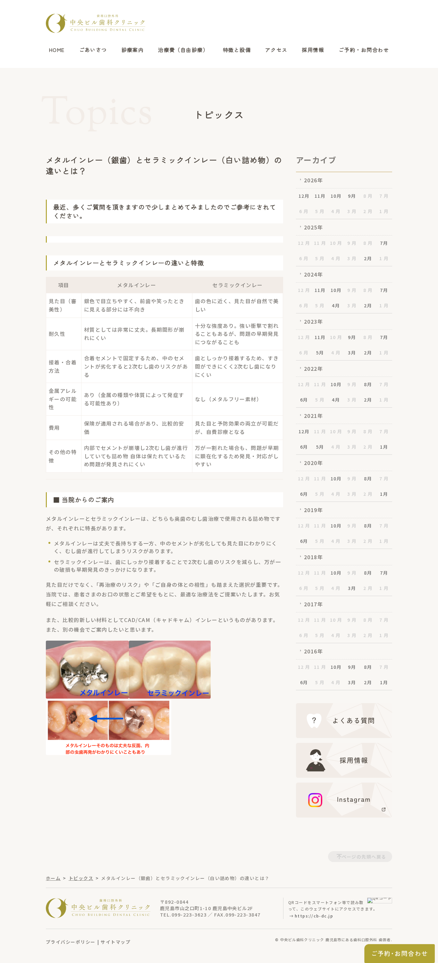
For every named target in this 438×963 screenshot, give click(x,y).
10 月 (336, 243)
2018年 (313, 557)
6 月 (303, 211)
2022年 (313, 368)
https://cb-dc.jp (314, 915)
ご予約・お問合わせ (364, 50)
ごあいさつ (93, 50)
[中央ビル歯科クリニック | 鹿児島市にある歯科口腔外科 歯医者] (95, 23)
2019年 (313, 510)
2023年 (313, 321)
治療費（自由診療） (183, 50)
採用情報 (313, 50)
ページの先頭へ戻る (364, 856)
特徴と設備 (237, 50)
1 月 (384, 211)
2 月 (368, 211)
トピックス (81, 878)
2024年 (313, 274)
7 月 (384, 196)
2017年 (313, 604)
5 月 (319, 211)
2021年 (313, 415)
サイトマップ (116, 942)
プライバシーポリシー (70, 942)
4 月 (336, 211)
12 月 (304, 243)
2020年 (313, 463)
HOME (57, 50)
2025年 (313, 227)
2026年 (313, 180)
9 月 (352, 243)
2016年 (313, 651)
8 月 (368, 196)
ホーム (53, 878)
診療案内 (133, 50)
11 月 (320, 243)
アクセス (276, 50)
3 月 (352, 211)
